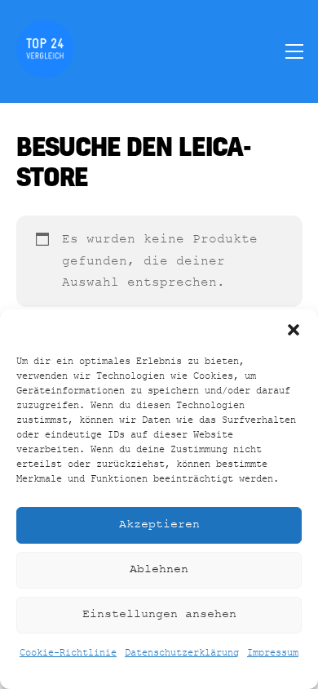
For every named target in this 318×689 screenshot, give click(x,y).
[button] (293, 330)
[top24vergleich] (44, 70)
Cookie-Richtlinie (68, 653)
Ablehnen (159, 569)
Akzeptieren (159, 524)
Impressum (272, 653)
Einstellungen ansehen (159, 614)
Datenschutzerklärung (182, 653)
